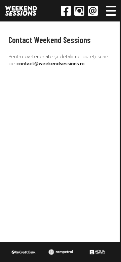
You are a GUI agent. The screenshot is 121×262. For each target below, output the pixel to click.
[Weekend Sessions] (21, 11)
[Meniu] (111, 11)
